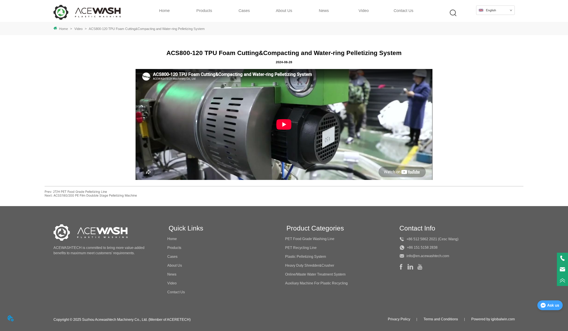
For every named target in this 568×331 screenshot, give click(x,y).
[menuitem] (324, 10)
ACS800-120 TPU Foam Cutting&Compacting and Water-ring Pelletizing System (147, 29)
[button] (323, 10)
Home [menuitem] (164, 10)
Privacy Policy (399, 319)
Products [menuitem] (204, 10)
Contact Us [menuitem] (403, 10)
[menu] (284, 10)
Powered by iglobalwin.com (493, 319)
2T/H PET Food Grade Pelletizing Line (80, 191)
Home (63, 29)
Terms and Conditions (441, 319)
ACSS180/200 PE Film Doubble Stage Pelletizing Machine (95, 195)
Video (78, 29)
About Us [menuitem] (284, 10)
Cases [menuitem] (244, 10)
